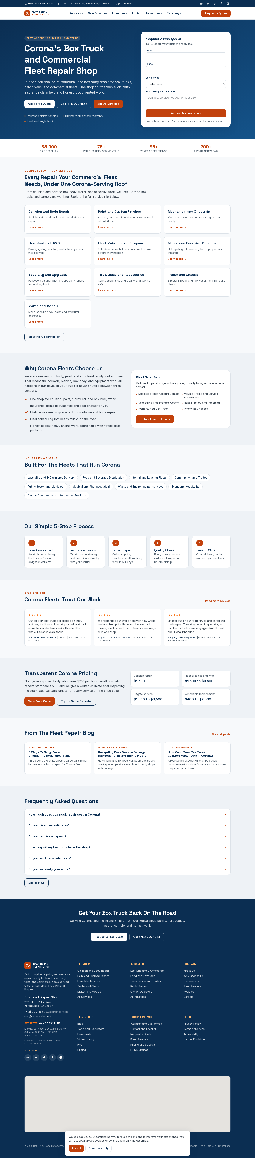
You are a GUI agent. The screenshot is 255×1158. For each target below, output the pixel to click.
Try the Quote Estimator (76, 701)
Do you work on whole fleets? (127, 858)
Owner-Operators (141, 991)
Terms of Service (194, 1028)
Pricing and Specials (143, 1044)
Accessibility (191, 1034)
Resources (154, 13)
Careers (188, 996)
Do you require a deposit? (127, 836)
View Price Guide (39, 701)
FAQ (80, 1044)
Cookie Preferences (219, 1146)
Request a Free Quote (109, 936)
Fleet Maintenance (88, 981)
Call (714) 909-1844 (74, 103)
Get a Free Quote (39, 103)
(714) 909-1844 (126, 3)
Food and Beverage (142, 975)
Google (193, 1146)
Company (174, 13)
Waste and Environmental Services (140, 486)
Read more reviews (218, 601)
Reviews (189, 991)
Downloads (84, 1034)
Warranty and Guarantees (146, 1023)
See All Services (108, 103)
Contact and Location (143, 1028)
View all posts (221, 734)
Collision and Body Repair (93, 970)
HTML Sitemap (139, 1049)
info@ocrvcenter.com (37, 1016)
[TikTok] (214, 3)
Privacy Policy (192, 1023)
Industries (119, 13)
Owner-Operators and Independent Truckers (57, 495)
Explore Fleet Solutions (155, 419)
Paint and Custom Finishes (93, 975)
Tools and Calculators (90, 1028)
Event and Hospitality (185, 486)
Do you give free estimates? (127, 825)
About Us (189, 970)
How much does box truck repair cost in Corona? (127, 814)
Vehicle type (152, 77)
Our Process (191, 981)
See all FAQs (36, 882)
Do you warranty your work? (127, 869)
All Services (84, 996)
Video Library (85, 1039)
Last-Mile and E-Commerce (147, 970)
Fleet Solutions (97, 13)
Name (149, 50)
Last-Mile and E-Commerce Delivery (51, 477)
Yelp (202, 1146)
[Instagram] (228, 3)
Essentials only (98, 1148)
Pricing (136, 13)
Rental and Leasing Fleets (149, 477)
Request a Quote (216, 13)
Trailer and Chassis (89, 986)
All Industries (138, 996)
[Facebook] (221, 3)
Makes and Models (89, 991)
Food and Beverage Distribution (103, 477)
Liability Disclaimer (195, 1039)
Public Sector (138, 986)
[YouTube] (201, 3)
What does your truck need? (161, 91)
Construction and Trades (191, 477)
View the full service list (44, 336)
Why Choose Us (193, 975)
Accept (76, 1148)
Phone (149, 64)
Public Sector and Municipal (46, 486)
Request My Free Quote (185, 113)
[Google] (207, 3)
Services (76, 13)
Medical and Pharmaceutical (91, 486)
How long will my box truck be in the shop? (127, 847)
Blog (80, 1023)
